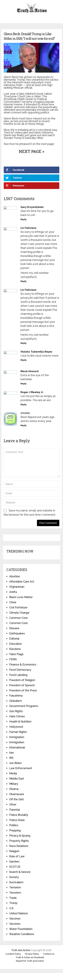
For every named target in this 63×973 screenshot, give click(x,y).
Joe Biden (15, 763)
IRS (11, 757)
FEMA (13, 659)
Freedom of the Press (23, 690)
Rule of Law (17, 856)
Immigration (16, 737)
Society (14, 877)
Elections (15, 649)
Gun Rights (16, 711)
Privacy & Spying (19, 835)
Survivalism (16, 882)
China (12, 602)
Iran (11, 752)
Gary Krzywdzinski (32, 207)
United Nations (18, 913)
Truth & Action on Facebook (30, 957)
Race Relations (18, 846)
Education (15, 643)
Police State (17, 820)
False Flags (16, 654)
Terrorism (15, 887)
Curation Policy (13, 954)
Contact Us (48, 954)
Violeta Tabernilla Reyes (36, 351)
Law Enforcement (20, 768)
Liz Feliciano (28, 227)
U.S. (11, 908)
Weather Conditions (21, 934)
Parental (14, 809)
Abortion (14, 576)
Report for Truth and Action (30, 961)
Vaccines (14, 918)
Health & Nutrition (20, 721)
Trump (13, 903)
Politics (13, 825)
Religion (14, 851)
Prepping (15, 830)
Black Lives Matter (21, 597)
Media (13, 773)
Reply (23, 219)
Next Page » (31, 151)
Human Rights (18, 732)
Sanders (14, 861)
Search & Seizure (20, 871)
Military (13, 783)
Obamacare (16, 794)
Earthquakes (17, 633)
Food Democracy (20, 669)
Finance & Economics (22, 664)
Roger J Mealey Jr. (32, 392)
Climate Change (19, 612)
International (17, 747)
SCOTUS (14, 866)
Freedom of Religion (22, 680)
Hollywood (16, 726)
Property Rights (19, 840)
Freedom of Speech (22, 685)
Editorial (14, 638)
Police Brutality (18, 814)
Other (12, 804)
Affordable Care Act (21, 581)
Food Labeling (18, 674)
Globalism (15, 700)
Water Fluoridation (20, 929)
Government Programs (23, 706)
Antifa (13, 592)
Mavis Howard (29, 371)
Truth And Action (20, 950)
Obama (13, 789)
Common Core (18, 617)
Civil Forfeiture (18, 607)
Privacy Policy (32, 954)
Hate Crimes (17, 716)
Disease (14, 628)
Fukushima (16, 695)
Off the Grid (16, 799)
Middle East (16, 778)
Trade (13, 897)
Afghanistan (16, 586)
